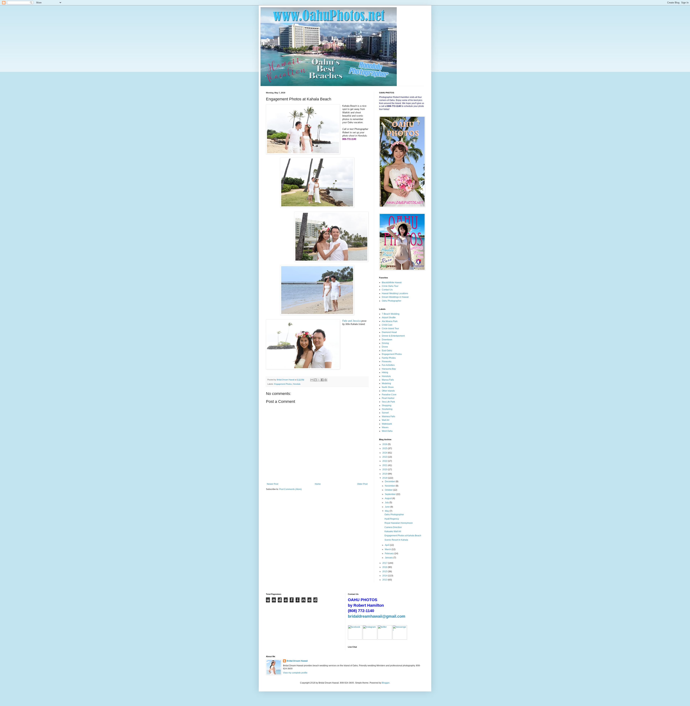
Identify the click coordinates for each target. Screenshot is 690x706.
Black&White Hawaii (392, 282)
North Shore (388, 387)
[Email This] (312, 380)
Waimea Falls (388, 416)
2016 (385, 567)
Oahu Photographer (391, 301)
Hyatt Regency (392, 519)
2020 (385, 469)
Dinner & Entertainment (393, 336)
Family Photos (389, 358)
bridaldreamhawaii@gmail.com (376, 616)
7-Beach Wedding (390, 314)
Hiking (385, 372)
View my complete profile (295, 673)
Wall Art (385, 420)
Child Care (387, 325)
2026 (385, 444)
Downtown (387, 339)
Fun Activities (388, 365)
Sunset (385, 412)
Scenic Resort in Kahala (396, 540)
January (389, 557)
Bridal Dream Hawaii (297, 661)
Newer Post (272, 484)
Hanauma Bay (389, 369)
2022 (385, 461)
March (388, 549)
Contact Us (387, 289)
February (389, 553)
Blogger (385, 683)
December (390, 481)
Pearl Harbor (388, 398)
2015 (385, 571)
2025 (385, 448)
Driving (385, 343)
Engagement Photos (283, 384)
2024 (385, 453)
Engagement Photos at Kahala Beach (403, 535)
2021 (385, 465)
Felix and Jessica (351, 321)
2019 (385, 474)
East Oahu (387, 350)
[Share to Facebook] (322, 380)
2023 (385, 457)
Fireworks (386, 361)
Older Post (362, 484)
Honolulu (296, 384)
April (387, 545)
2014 (385, 575)
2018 (385, 478)
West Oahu (387, 431)
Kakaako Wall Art (393, 531)
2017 (385, 563)
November (390, 486)
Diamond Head (389, 332)
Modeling (386, 383)
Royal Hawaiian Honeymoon (399, 523)
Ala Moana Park (389, 321)
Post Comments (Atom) (290, 489)
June (387, 507)
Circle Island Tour (390, 328)
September (390, 494)
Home (318, 484)
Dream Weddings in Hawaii (395, 297)
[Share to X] (319, 380)
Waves (385, 427)
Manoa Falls (388, 380)
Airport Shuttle (389, 317)
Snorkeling (387, 409)
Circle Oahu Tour (390, 286)
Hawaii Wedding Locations (395, 293)
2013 (385, 579)
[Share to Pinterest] (325, 380)
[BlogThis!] (315, 380)
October (389, 490)
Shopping (386, 405)
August (388, 498)
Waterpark (387, 424)
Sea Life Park (388, 402)
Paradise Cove (389, 394)
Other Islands (388, 391)
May (387, 511)
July (387, 502)
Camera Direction (393, 527)
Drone (385, 347)
